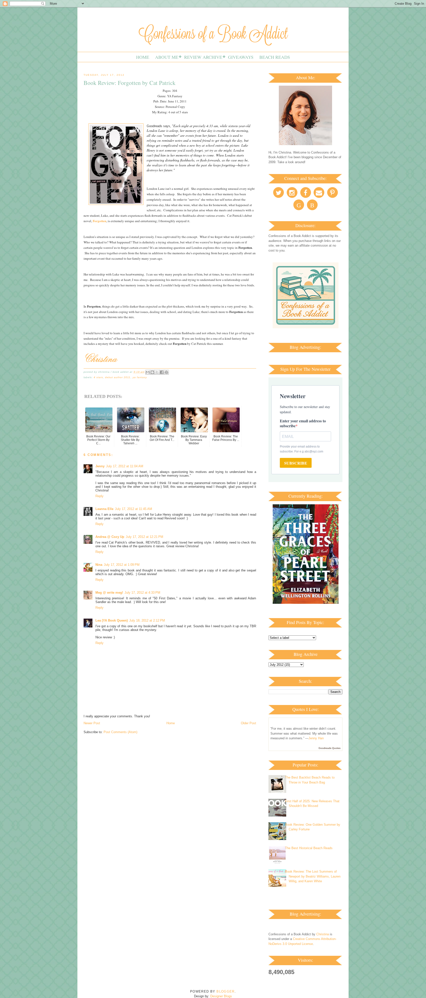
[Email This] (147, 372)
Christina (322, 934)
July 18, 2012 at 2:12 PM (147, 620)
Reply (99, 496)
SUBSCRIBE (295, 463)
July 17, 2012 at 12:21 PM (144, 537)
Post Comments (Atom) (120, 732)
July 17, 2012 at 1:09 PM (122, 565)
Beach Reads (274, 57)
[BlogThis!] (152, 372)
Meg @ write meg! (109, 592)
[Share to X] (157, 372)
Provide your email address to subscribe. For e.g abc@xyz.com (301, 449)
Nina (98, 565)
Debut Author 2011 (117, 377)
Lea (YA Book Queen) (111, 620)
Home (142, 57)
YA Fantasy (140, 377)
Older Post (248, 723)
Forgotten (99, 220)
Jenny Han (316, 738)
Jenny (100, 466)
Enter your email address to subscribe (303, 423)
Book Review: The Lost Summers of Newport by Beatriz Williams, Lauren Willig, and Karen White (312, 876)
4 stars (98, 377)
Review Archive (203, 57)
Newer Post (92, 723)
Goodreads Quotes (329, 748)
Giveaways (240, 57)
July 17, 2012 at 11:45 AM (133, 509)
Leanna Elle (104, 509)
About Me (166, 57)
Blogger (225, 991)
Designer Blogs (221, 996)
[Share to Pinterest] (166, 372)
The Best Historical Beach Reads (309, 848)
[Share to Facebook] (161, 372)
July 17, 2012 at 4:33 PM (142, 592)
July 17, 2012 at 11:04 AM (124, 466)
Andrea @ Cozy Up (109, 537)
